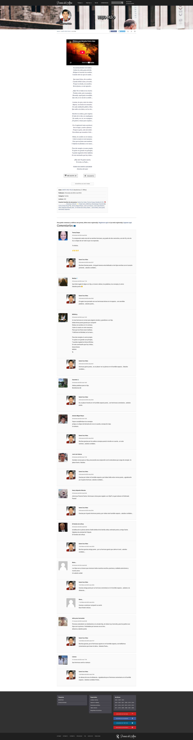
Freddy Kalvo (82, 204)
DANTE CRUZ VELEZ (68, 190)
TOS (85, 736)
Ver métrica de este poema (82, 183)
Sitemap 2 (65, 736)
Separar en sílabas (94, 702)
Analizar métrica (94, 699)
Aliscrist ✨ (75, 204)
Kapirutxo (67, 209)
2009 (123, 707)
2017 (116, 705)
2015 (123, 705)
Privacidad (79, 736)
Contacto (90, 736)
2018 (133, 702)
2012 (133, 705)
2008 (126, 707)
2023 (116, 702)
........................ (62, 204)
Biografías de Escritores (96, 710)
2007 (129, 707)
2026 (116, 699)
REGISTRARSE (131, 3)
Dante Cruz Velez (65, 31)
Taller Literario (93, 707)
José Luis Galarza (88, 206)
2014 (126, 705)
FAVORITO (90, 176)
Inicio (58, 31)
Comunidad (104, 3)
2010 (119, 707)
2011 (116, 707)
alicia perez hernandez (78, 618)
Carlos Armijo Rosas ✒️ (65, 206)
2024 (123, 699)
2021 (123, 702)
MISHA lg (88, 204)
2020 (126, 702)
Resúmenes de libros (95, 705)
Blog (96, 3)
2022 (119, 702)
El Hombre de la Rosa (81, 207)
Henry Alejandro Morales (65, 207)
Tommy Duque (91, 202)
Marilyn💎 (75, 278)
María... (89, 207)
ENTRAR (129, 1)
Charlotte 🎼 (102, 204)
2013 (129, 705)
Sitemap (59, 736)
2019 (129, 702)
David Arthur (95, 207)
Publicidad (97, 736)
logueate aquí (127, 222)
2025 (119, 699)
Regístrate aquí (103, 222)
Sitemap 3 (72, 736)
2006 (133, 707)
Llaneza (74, 657)
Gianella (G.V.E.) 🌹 (100, 202)
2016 (119, 705)
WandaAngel (95, 204)
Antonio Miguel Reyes (77, 206)
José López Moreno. (99, 206)
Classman (69, 204)
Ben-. (73, 207)
